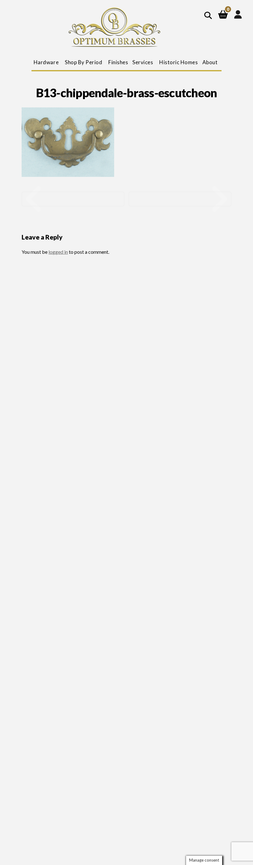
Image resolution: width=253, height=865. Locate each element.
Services (142, 62)
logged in (58, 252)
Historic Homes (178, 62)
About (210, 62)
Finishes (118, 62)
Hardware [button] (46, 62)
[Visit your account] (238, 14)
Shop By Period (83, 62)
